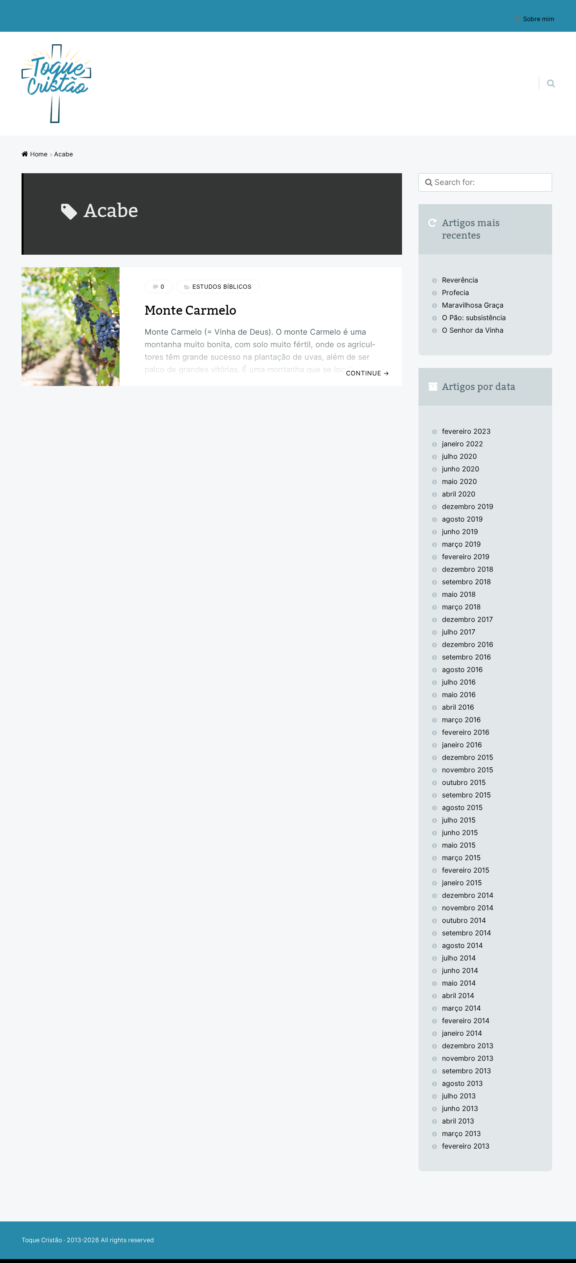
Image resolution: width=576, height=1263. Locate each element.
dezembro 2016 (467, 644)
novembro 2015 (467, 770)
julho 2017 (458, 632)
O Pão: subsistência (474, 317)
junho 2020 (460, 469)
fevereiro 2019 (465, 557)
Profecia (456, 292)
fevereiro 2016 (465, 732)
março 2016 (461, 720)
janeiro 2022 (462, 444)
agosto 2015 (462, 807)
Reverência (460, 280)
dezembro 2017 (467, 619)
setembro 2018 (466, 582)
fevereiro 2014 (465, 1021)
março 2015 (461, 857)
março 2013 (461, 1133)
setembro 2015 (466, 795)
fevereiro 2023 (466, 431)
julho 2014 (459, 958)
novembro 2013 (467, 1058)
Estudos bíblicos (222, 286)
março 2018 (461, 607)
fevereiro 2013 (465, 1146)
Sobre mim (538, 19)
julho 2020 (459, 456)
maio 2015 (459, 845)
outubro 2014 (464, 920)
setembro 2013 (466, 1071)
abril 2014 (458, 995)
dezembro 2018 (467, 569)
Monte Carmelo (190, 310)
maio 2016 (459, 694)
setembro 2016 (466, 657)
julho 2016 (459, 682)
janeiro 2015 (462, 883)
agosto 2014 (462, 945)
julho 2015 (459, 820)
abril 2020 (458, 494)
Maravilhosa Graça (473, 305)
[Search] (544, 73)
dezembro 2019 (467, 506)
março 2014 (461, 1008)
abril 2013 (458, 1121)
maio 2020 (459, 481)
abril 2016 (458, 707)
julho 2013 (459, 1096)
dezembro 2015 (467, 757)
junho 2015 (460, 832)
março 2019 (461, 544)
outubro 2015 (464, 782)
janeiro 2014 (462, 1033)
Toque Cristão (42, 1240)
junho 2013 (460, 1108)
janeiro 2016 (462, 745)
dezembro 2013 (467, 1046)
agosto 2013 (462, 1083)
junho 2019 (460, 531)
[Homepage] (57, 83)
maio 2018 (459, 594)
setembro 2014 (466, 933)
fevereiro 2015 (465, 870)
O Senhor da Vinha (473, 330)
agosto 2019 (462, 519)
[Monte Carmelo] (71, 326)
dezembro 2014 (467, 895)
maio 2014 (459, 983)
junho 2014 (460, 970)
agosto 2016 (462, 669)
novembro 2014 (467, 908)
